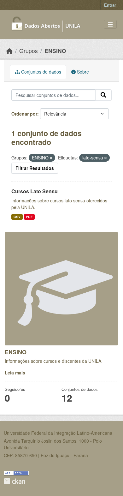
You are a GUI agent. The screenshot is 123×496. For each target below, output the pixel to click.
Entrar (110, 5)
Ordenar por (24, 114)
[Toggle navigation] (110, 24)
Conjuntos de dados (40, 72)
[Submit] (103, 95)
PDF (29, 216)
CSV (17, 216)
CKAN (14, 481)
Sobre (82, 72)
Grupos (28, 51)
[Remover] (51, 157)
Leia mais (15, 372)
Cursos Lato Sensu (34, 191)
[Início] (9, 51)
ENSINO (55, 51)
